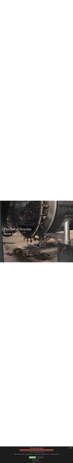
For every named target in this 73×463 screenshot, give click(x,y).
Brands (41, 2)
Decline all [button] (40, 457)
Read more (43, 452)
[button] (36, 460)
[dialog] (36, 454)
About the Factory (34, 2)
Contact (50, 2)
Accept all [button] (32, 457)
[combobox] (70, 447)
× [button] (71, 447)
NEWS (45, 2)
